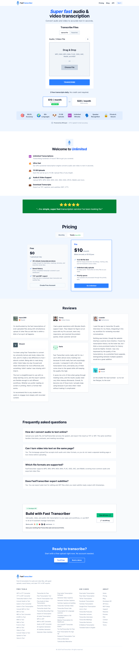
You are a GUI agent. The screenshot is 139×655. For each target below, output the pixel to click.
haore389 (22, 318)
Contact (105, 619)
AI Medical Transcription (86, 625)
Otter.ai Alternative (63, 639)
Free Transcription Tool (44, 596)
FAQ (104, 617)
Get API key (106, 520)
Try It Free (61, 560)
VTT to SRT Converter (23, 596)
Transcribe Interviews (86, 617)
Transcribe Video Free (43, 605)
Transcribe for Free (43, 593)
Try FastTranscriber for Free (66, 629)
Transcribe (69, 82)
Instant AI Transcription (44, 613)
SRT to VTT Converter (23, 593)
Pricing (101, 3)
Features (105, 612)
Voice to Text (21, 638)
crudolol (102, 369)
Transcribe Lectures (85, 614)
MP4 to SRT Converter (44, 621)
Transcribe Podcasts (85, 612)
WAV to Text (20, 622)
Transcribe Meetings (85, 619)
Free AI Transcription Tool (45, 598)
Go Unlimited (91, 286)
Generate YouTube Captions (66, 600)
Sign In (119, 3)
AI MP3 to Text (21, 617)
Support (105, 609)
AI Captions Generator (44, 627)
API (113, 3)
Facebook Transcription (86, 601)
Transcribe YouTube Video (65, 605)
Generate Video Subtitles (44, 632)
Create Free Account (47, 285)
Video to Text (21, 630)
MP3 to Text (20, 612)
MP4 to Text (20, 627)
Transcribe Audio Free (43, 608)
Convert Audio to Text (23, 601)
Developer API (107, 601)
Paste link (74, 32)
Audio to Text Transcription (25, 606)
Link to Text (83, 609)
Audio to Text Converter (24, 604)
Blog (107, 3)
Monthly (62, 235)
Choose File (69, 67)
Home (104, 593)
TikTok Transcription (85, 598)
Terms (105, 625)
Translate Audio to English (87, 627)
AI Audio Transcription (43, 616)
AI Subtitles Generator (43, 629)
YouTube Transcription (86, 604)
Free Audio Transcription (86, 593)
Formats (105, 614)
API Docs (105, 604)
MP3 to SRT (40, 619)
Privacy (105, 622)
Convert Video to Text (23, 633)
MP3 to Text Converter (24, 614)
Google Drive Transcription (87, 606)
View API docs (103, 515)
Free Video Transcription (86, 596)
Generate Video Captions (65, 598)
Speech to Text (21, 635)
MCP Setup (106, 606)
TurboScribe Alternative (64, 641)
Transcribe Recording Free (45, 611)
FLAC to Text (21, 625)
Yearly (75, 235)
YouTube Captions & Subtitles (66, 603)
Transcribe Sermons (85, 622)
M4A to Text (20, 619)
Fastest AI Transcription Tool (66, 636)
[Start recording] (88, 39)
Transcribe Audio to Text (24, 598)
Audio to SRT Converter (44, 624)
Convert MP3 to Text (23, 609)
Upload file (64, 32)
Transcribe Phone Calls (64, 608)
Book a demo (77, 560)
